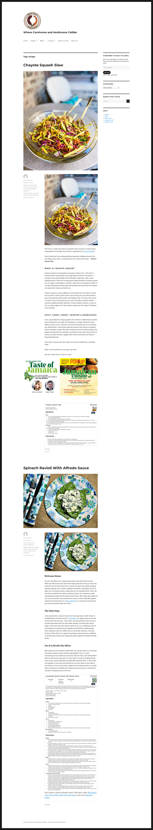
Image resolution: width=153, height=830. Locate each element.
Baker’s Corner (63, 41)
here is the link (89, 251)
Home (25, 41)
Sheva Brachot (71, 601)
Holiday (33, 41)
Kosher (25, 189)
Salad (34, 195)
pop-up (25, 195)
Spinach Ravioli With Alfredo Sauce (56, 468)
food (30, 547)
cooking (25, 547)
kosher (30, 549)
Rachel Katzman (28, 180)
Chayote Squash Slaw (43, 65)
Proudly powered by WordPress (57, 822)
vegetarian (26, 552)
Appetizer (26, 185)
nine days (35, 549)
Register (106, 114)
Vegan (34, 189)
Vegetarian (26, 190)
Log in (106, 116)
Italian (33, 543)
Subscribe (107, 72)
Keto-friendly (33, 187)
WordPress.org (108, 122)
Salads (30, 189)
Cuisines (51, 41)
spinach (33, 551)
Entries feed (107, 118)
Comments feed (108, 120)
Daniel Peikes (27, 538)
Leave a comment (28, 197)
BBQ (41, 41)
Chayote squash (28, 193)
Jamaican (26, 187)
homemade (35, 547)
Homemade (33, 185)
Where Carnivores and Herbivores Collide (50, 32)
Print (93, 412)
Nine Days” (73, 618)
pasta (25, 551)
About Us (74, 41)
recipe (30, 195)
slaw (37, 195)
